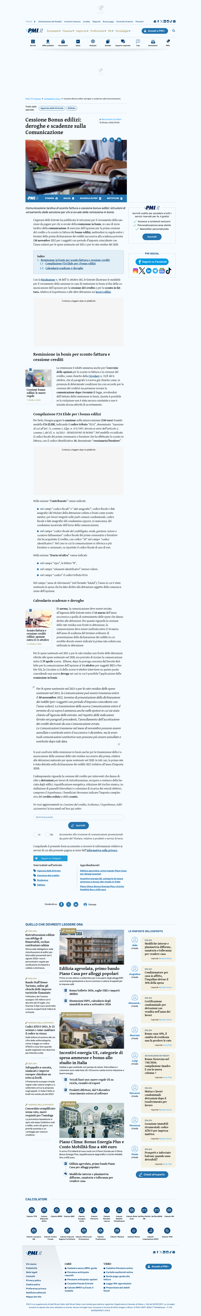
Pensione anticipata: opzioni (82, 1279)
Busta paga (108, 21)
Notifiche (113, 198)
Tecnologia (121, 30)
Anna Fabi (167, 1045)
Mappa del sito (33, 1296)
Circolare (94, 376)
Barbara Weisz (165, 958)
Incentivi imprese (72, 21)
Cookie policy (33, 1284)
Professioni (97, 30)
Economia (53, 30)
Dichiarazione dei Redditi (50, 21)
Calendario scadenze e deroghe (64, 268)
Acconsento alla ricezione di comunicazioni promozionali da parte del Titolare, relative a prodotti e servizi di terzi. (91, 836)
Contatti (30, 1276)
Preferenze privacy (36, 1288)
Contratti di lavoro (124, 21)
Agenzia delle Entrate (52, 108)
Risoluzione (48, 279)
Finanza (67, 30)
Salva (67, 198)
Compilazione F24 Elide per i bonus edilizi (71, 263)
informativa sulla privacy (102, 850)
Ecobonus (42, 880)
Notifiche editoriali (36, 1292)
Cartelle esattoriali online (119, 1272)
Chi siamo (31, 1264)
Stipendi (96, 21)
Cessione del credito (48, 875)
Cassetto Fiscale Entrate (80, 1283)
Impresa (81, 30)
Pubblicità (31, 1268)
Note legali (31, 1272)
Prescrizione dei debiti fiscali (116, 1289)
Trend (28, 21)
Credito (86, 21)
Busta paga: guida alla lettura (116, 1278)
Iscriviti (152, 236)
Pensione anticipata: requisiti (77, 1274)
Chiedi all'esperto (154, 1174)
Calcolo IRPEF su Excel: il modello (79, 1289)
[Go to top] (172, 1305)
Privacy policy (33, 1280)
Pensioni (140, 21)
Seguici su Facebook (154, 261)
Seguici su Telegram (51, 858)
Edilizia (71, 108)
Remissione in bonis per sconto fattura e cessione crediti (75, 260)
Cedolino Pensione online (119, 1268)
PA (109, 30)
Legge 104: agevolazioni (118, 1283)
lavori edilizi (103, 292)
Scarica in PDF (89, 198)
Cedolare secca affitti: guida (82, 1268)
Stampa (49, 198)
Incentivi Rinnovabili (78, 1014)
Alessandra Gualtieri (111, 119)
